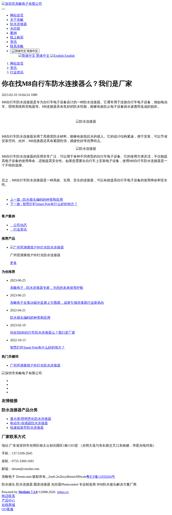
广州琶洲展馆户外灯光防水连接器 (35, 365)
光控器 (15, 28)
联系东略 (16, 46)
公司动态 (18, 225)
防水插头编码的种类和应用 (30, 317)
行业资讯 (16, 72)
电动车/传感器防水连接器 (29, 423)
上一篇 (36, 199)
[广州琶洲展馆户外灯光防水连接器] (37, 247)
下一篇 (43, 204)
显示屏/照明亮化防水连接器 (30, 419)
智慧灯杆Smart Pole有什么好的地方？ (37, 347)
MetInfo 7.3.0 (28, 492)
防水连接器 (18, 24)
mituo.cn (63, 492)
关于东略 (16, 19)
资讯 (13, 42)
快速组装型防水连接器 (27, 427)
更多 (13, 263)
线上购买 (16, 37)
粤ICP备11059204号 (100, 476)
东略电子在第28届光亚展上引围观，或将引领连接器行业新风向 (57, 302)
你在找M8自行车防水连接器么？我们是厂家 (42, 332)
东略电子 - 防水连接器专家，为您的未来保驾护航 (46, 287)
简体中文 (42, 55)
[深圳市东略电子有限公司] (86, 4)
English (69, 55)
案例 (13, 33)
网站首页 (16, 15)
